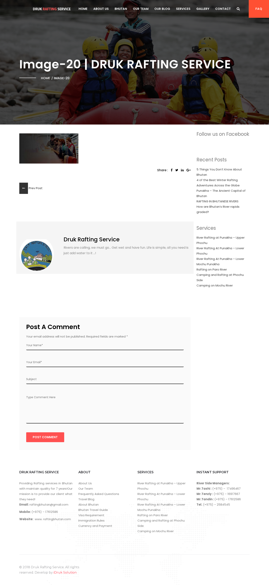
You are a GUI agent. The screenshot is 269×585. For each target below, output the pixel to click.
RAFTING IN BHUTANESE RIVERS (217, 201)
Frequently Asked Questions (98, 494)
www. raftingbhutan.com (53, 519)
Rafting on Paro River (212, 269)
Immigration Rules (91, 520)
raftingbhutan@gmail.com (48, 504)
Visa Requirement (91, 515)
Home (83, 9)
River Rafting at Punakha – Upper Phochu (221, 240)
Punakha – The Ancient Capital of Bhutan (221, 193)
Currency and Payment (95, 526)
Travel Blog (86, 499)
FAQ (258, 9)
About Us (101, 9)
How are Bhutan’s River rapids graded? (218, 209)
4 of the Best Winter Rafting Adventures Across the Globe (218, 182)
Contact (223, 9)
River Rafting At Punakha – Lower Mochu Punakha (220, 261)
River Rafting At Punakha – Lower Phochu (220, 251)
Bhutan (121, 9)
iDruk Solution (65, 572)
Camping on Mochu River (215, 285)
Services (183, 9)
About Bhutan (88, 504)
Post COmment (45, 437)
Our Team (140, 9)
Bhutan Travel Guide (93, 510)
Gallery (202, 9)
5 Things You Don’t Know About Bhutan (219, 172)
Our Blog (162, 9)
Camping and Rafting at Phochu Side (220, 277)
